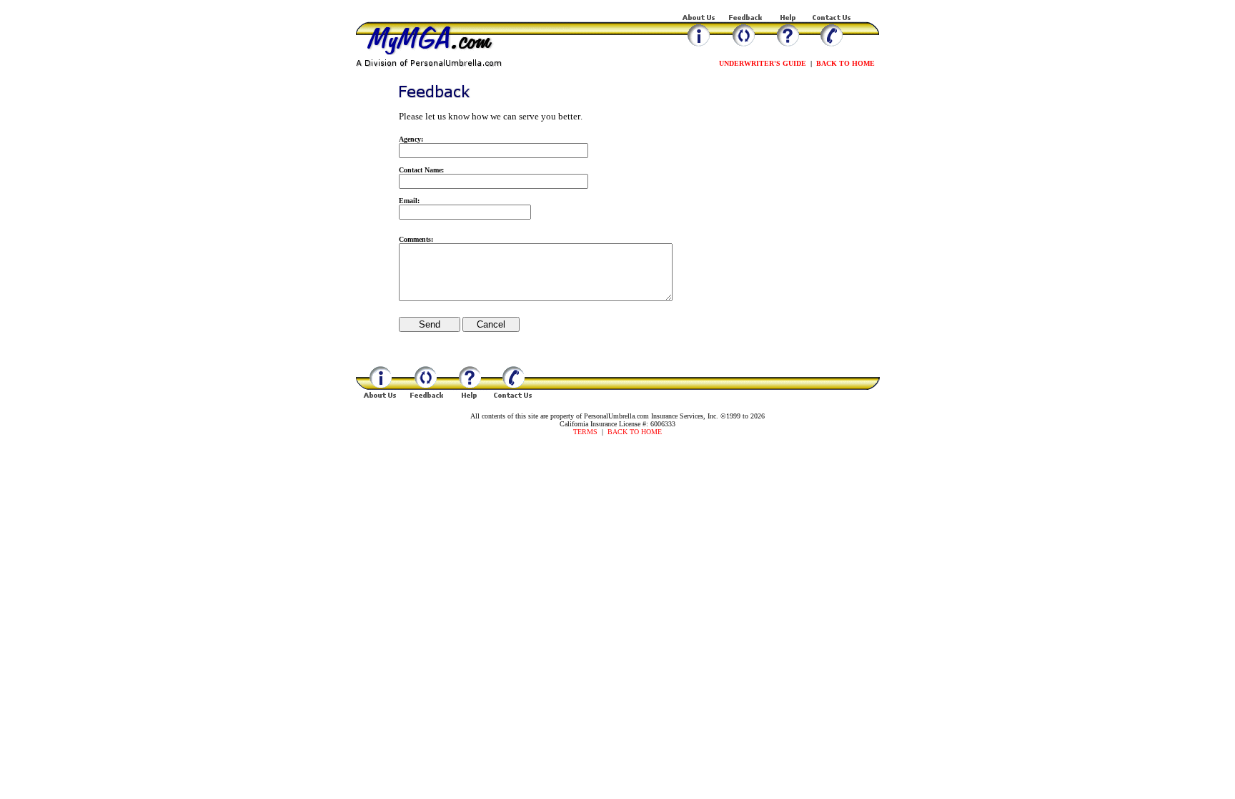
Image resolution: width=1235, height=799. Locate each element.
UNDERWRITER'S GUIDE (762, 63)
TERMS (585, 432)
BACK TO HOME (845, 63)
